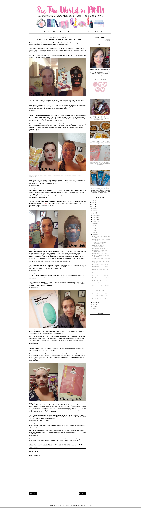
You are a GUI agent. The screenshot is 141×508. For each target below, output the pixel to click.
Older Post (82, 493)
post (83, 265)
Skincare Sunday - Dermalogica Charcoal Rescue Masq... (99, 243)
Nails (69, 32)
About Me (46, 32)
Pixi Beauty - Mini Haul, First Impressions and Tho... (98, 246)
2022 (92, 204)
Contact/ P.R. (98, 32)
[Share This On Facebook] (78, 444)
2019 (92, 210)
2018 (92, 212)
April (94, 230)
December (95, 215)
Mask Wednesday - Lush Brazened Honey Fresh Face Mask (100, 267)
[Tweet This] (80, 444)
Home (39, 32)
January (94, 302)
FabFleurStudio (87, 505)
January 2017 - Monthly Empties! (99, 289)
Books (90, 32)
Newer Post (33, 493)
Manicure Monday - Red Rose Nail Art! (100, 284)
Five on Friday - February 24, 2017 (100, 248)
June (94, 227)
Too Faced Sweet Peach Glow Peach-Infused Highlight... (100, 281)
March (94, 232)
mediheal (45, 445)
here (53, 52)
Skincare (62, 32)
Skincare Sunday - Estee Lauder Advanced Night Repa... (99, 273)
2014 (92, 308)
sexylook (61, 445)
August (94, 223)
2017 (92, 213)
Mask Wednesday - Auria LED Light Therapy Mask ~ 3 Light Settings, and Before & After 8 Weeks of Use (100, 163)
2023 (92, 202)
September (95, 221)
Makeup (55, 32)
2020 (92, 208)
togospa (35, 447)
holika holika (38, 445)
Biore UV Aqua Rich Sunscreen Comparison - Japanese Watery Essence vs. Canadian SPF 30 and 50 (100, 188)
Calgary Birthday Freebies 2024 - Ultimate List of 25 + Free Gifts (100, 139)
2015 (92, 306)
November (95, 217)
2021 (92, 206)
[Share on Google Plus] (83, 444)
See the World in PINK (66, 505)
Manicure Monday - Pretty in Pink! (99, 253)
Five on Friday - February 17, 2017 (100, 264)
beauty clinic (63, 444)
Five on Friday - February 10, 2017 (100, 275)
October (94, 219)
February (95, 234)
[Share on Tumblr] (84, 444)
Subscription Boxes (80, 32)
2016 (92, 304)
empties (31, 445)
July (94, 225)
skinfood (67, 445)
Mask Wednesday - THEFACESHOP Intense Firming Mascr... (100, 251)
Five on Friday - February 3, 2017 (99, 293)
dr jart (69, 444)
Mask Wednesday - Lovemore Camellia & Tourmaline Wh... (101, 278)
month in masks (53, 445)
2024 (92, 200)
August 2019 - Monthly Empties (100, 116)
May (94, 228)
